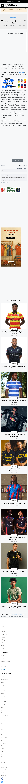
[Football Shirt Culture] (11, 5)
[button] (2, 5)
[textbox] (14, 171)
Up (1, 182)
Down (4, 182)
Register (21, 165)
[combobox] (26, 5)
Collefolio (19, 1)
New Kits (14, 329)
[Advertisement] (14, 66)
